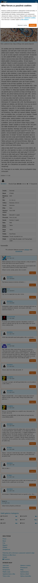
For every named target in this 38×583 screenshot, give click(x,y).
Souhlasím (32, 25)
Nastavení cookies (22, 25)
